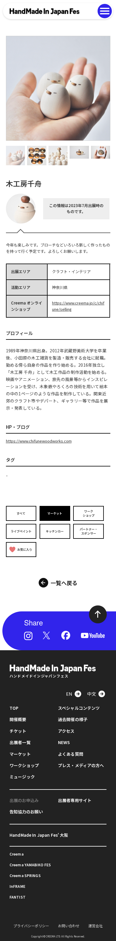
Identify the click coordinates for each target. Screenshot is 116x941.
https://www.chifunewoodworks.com (39, 441)
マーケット (54, 513)
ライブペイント (21, 531)
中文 (91, 694)
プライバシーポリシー (31, 925)
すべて (21, 513)
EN (69, 694)
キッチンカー (55, 531)
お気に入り (24, 549)
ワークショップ (89, 513)
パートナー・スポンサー (89, 531)
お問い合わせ (68, 925)
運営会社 (95, 925)
